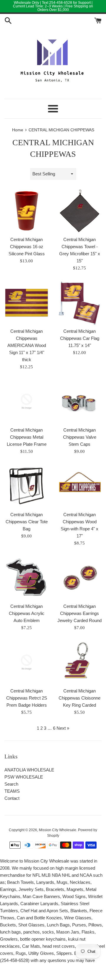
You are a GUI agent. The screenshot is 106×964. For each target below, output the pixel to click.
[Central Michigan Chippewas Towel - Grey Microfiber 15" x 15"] (79, 211)
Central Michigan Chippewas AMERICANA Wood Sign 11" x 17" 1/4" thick (26, 345)
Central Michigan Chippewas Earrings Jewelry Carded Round (79, 613)
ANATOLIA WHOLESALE (29, 769)
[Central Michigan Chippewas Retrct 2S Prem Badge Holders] (26, 662)
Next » (63, 728)
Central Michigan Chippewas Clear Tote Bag (27, 521)
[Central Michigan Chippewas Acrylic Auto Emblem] (26, 578)
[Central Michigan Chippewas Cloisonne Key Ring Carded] (79, 662)
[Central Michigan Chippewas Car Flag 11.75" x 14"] (79, 302)
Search (11, 784)
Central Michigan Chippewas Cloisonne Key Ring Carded (79, 698)
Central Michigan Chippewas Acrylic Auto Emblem (26, 613)
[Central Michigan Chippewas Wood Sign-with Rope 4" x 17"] (79, 486)
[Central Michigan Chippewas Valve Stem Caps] (79, 401)
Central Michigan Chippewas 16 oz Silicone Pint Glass (27, 246)
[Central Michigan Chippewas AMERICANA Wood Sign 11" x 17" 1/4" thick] (26, 302)
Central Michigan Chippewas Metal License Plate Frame (27, 437)
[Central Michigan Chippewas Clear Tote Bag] (26, 486)
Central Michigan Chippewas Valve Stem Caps (79, 437)
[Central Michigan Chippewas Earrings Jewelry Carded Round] (79, 578)
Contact (11, 798)
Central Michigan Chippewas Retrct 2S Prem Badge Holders (26, 698)
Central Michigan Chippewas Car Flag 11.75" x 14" (79, 338)
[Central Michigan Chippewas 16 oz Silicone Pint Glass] (26, 211)
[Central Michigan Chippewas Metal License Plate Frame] (26, 401)
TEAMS (12, 791)
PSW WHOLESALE (23, 776)
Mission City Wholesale (57, 830)
